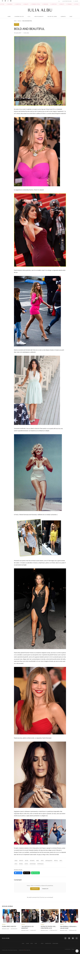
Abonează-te (40, 482)
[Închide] (51, 468)
